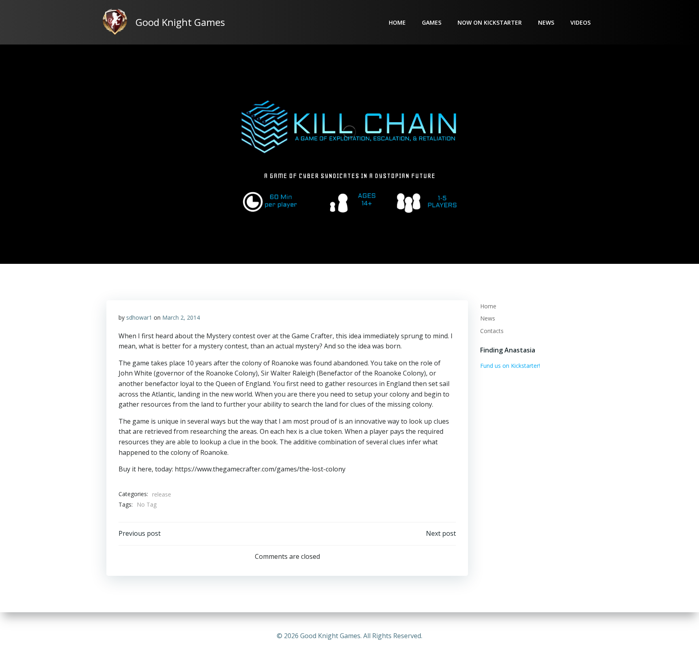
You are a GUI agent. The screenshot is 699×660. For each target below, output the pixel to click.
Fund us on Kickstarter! (510, 365)
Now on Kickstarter (490, 22)
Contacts (492, 331)
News (546, 22)
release (161, 494)
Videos (580, 22)
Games (431, 22)
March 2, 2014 (181, 317)
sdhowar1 (139, 317)
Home (397, 22)
